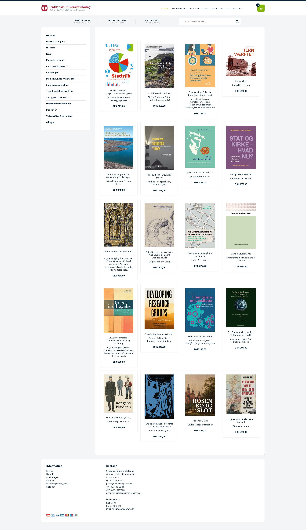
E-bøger (50, 122)
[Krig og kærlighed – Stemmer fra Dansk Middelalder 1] (159, 418)
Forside (165, 8)
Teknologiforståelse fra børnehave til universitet (200, 93)
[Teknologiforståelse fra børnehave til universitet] (200, 86)
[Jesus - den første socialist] (200, 166)
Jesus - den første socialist (200, 172)
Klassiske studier (55, 60)
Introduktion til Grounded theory (159, 176)
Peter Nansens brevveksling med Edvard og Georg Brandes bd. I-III (159, 254)
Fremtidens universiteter (200, 336)
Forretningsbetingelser (215, 8)
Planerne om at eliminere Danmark (241, 421)
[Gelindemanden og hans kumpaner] (200, 247)
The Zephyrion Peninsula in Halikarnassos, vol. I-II (241, 333)
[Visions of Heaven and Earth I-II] (118, 245)
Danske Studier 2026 (241, 253)
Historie (50, 47)
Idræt (49, 53)
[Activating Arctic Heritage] (159, 87)
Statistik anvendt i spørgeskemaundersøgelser (118, 92)
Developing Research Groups (159, 334)
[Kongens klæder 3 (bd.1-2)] (118, 411)
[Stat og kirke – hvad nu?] (241, 168)
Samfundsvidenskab (57, 84)
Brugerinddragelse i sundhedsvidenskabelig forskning (118, 340)
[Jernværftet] (241, 75)
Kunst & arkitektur (56, 66)
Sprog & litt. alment (57, 97)
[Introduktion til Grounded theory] (159, 169)
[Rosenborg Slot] (200, 415)
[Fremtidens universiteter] (200, 330)
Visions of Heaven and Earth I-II (118, 253)
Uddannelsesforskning (58, 103)
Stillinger (238, 8)
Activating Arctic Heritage (159, 93)
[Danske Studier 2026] (241, 248)
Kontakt (194, 8)
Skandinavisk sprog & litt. (60, 91)
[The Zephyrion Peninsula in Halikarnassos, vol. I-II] (241, 326)
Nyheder (50, 35)
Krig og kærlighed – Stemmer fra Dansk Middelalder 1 (159, 425)
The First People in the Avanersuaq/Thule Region (118, 176)
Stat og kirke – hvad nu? (240, 174)
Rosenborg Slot (200, 420)
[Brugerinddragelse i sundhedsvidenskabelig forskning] (118, 331)
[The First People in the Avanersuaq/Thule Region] (118, 168)
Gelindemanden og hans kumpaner (200, 255)
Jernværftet (240, 81)
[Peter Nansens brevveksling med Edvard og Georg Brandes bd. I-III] (159, 246)
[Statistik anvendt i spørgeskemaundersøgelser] (118, 84)
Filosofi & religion (55, 41)
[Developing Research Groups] (159, 328)
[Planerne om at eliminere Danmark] (241, 413)
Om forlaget (179, 8)
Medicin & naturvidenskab (60, 78)
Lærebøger (52, 72)
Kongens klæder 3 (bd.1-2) (118, 417)
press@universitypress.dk (119, 483)
